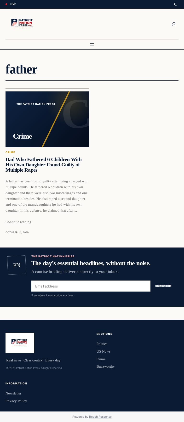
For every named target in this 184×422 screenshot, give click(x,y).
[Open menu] (92, 44)
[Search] (173, 24)
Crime (10, 152)
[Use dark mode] (175, 4)
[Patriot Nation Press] (23, 23)
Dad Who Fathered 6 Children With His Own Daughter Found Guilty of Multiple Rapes (43, 165)
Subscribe (163, 286)
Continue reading (18, 222)
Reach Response (100, 416)
